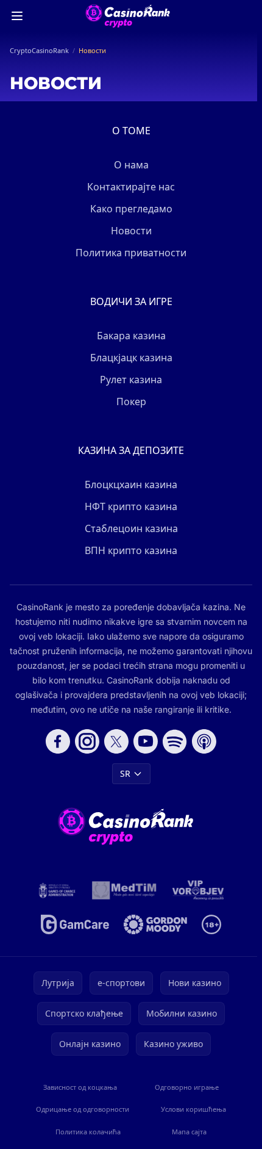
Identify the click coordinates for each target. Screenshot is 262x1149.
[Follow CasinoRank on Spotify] (175, 741)
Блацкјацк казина (131, 357)
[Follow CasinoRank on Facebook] (58, 741)
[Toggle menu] (17, 16)
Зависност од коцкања (80, 1087)
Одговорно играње (187, 1087)
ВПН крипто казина (131, 550)
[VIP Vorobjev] (198, 890)
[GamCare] (74, 924)
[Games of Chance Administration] (57, 890)
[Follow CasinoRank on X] (116, 741)
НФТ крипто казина (131, 506)
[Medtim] (124, 890)
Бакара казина (131, 335)
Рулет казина (131, 379)
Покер (131, 401)
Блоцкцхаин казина (131, 484)
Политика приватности (131, 252)
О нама (131, 164)
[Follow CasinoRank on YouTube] (145, 741)
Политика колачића (88, 1131)
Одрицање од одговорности (82, 1109)
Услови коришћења (193, 1109)
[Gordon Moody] (155, 924)
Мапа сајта (189, 1131)
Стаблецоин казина (131, 528)
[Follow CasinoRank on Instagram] (87, 741)
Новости (131, 230)
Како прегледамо (131, 208)
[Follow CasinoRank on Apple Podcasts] (204, 741)
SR (125, 773)
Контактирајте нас (131, 186)
